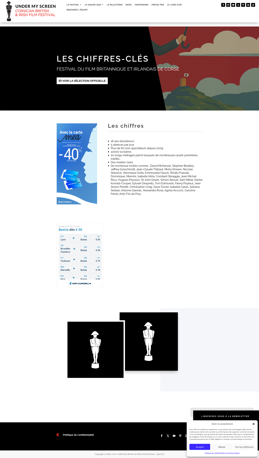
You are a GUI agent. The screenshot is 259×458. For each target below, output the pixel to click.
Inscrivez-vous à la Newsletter (226, 416)
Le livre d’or (174, 4)
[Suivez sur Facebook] (223, 5)
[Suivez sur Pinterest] (243, 5)
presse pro (158, 4)
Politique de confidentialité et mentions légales (222, 453)
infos (129, 4)
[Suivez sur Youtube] (233, 5)
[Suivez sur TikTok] (253, 5)
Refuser (221, 447)
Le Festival (73, 4)
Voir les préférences (244, 447)
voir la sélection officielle (84, 80)
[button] (253, 424)
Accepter (200, 447)
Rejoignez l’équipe (77, 9)
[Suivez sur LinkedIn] (248, 5)
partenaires (142, 4)
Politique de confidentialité (78, 435)
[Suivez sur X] (238, 5)
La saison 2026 (93, 4)
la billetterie (115, 4)
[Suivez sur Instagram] (228, 5)
